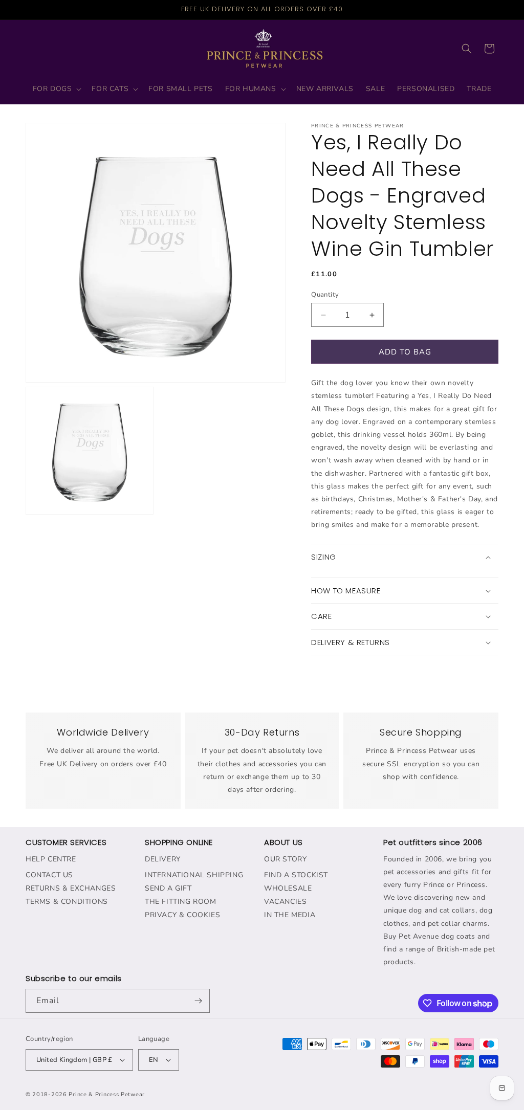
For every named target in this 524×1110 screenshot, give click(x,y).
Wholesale (288, 888)
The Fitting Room (180, 901)
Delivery (163, 859)
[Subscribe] (198, 1001)
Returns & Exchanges (71, 888)
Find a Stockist (296, 875)
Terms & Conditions (67, 901)
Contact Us (49, 875)
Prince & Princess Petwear (107, 1094)
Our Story (285, 859)
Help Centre (51, 859)
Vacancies (285, 901)
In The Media (289, 915)
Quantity (325, 294)
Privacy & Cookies (182, 915)
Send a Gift (168, 888)
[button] (56, 89)
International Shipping (194, 875)
